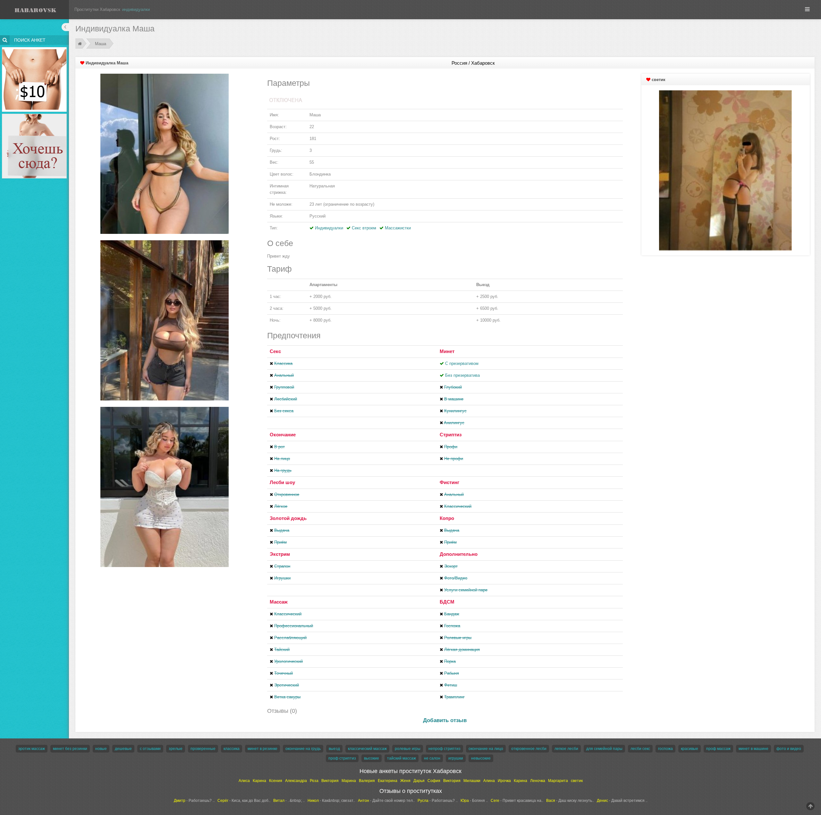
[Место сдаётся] (34, 114)
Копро (447, 518)
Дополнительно (459, 554)
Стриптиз (450, 434)
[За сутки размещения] (34, 48)
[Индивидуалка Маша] (164, 153)
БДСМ (447, 602)
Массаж (279, 602)
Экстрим (280, 554)
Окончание (283, 434)
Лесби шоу (282, 482)
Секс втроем (364, 228)
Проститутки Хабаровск (97, 9)
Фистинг (449, 482)
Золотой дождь (288, 518)
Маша (100, 43)
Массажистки (398, 228)
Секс (275, 351)
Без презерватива (462, 375)
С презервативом (461, 363)
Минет (447, 351)
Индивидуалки (329, 228)
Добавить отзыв (445, 720)
